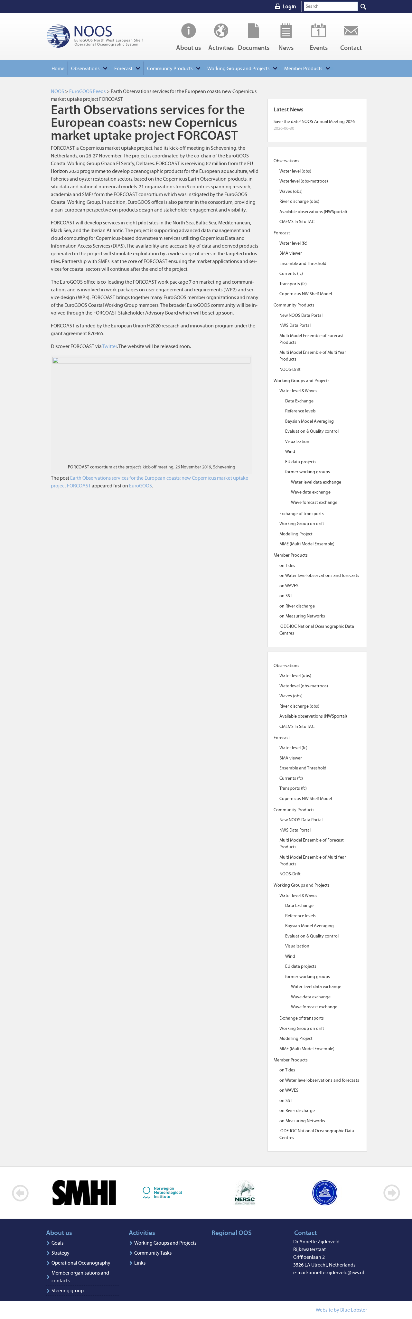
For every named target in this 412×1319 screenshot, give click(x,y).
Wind (290, 451)
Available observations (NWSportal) (313, 211)
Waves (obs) (291, 191)
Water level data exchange (316, 482)
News (286, 47)
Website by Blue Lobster (341, 1310)
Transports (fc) (293, 284)
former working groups (307, 472)
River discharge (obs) (299, 201)
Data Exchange (299, 401)
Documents (253, 47)
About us (188, 47)
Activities (221, 47)
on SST (285, 595)
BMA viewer (290, 253)
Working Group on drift (301, 523)
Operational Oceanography (81, 1263)
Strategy (61, 1253)
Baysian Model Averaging (309, 421)
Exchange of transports (301, 513)
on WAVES (288, 586)
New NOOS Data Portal (301, 315)
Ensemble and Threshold (302, 263)
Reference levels (300, 411)
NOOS (103, 36)
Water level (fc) (293, 243)
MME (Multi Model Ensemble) (306, 544)
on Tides (287, 565)
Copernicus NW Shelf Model (305, 294)
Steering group (68, 1290)
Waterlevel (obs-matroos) (303, 181)
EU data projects (300, 462)
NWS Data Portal (295, 325)
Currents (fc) (291, 273)
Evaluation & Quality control (312, 431)
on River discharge (297, 606)
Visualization (297, 441)
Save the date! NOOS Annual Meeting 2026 (314, 121)
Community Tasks (153, 1253)
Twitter (109, 346)
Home (58, 68)
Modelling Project (296, 534)
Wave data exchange (311, 492)
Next (391, 1193)
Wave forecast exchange (314, 502)
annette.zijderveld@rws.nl (336, 1272)
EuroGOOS (140, 486)
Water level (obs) (295, 171)
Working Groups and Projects (165, 1243)
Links (139, 1263)
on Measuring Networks (302, 616)
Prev (20, 1193)
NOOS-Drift (290, 369)
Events (319, 47)
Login (289, 6)
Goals (57, 1243)
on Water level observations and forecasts (319, 575)
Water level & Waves (298, 390)
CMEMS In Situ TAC (296, 221)
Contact (351, 47)
